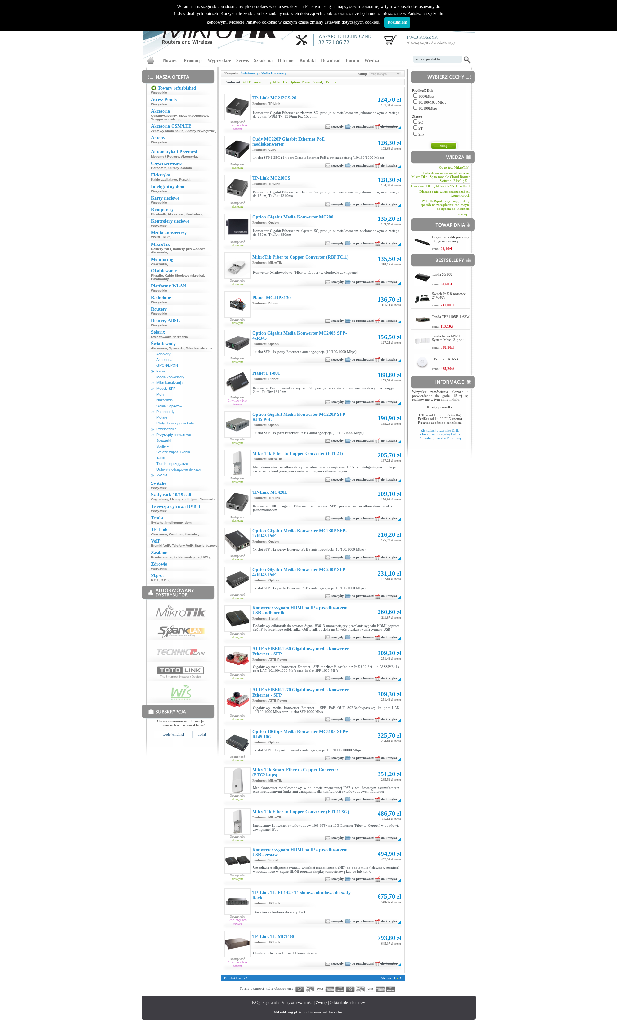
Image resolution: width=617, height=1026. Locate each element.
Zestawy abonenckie (167, 131)
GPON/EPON (167, 365)
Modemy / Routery (165, 156)
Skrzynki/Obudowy (193, 115)
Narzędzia (180, 336)
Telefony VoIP (182, 545)
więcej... (464, 214)
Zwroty (321, 1002)
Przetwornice (161, 557)
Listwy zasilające (183, 499)
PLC (166, 237)
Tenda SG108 (442, 274)
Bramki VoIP (160, 545)
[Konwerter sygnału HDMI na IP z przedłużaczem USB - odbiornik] (237, 630)
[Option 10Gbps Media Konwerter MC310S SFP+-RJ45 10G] (237, 753)
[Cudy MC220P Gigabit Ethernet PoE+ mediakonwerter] (237, 161)
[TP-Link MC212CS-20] (237, 118)
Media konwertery (170, 377)
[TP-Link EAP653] (422, 368)
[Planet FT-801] (237, 391)
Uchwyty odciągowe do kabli (178, 469)
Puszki (184, 179)
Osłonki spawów (169, 406)
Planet (306, 82)
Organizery (159, 499)
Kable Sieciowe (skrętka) (184, 275)
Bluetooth (158, 214)
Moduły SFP (165, 388)
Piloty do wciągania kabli (175, 423)
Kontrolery (194, 214)
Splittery (162, 446)
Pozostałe (158, 168)
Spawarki (176, 348)
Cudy (267, 82)
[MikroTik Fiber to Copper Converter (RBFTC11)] (237, 277)
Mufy (160, 394)
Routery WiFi (161, 249)
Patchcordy (160, 279)
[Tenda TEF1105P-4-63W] (422, 326)
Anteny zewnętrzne (200, 131)
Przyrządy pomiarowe (173, 435)
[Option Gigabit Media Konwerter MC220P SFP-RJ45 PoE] (237, 432)
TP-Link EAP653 (445, 359)
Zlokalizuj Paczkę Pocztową (440, 438)
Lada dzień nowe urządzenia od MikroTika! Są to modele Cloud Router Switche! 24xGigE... (440, 177)
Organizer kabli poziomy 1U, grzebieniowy (450, 239)
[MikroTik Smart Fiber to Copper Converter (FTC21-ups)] (237, 792)
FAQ (256, 1002)
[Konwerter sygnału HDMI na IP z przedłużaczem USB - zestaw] (237, 872)
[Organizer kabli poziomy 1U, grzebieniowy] (422, 248)
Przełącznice (166, 429)
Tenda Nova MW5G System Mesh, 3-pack (448, 338)
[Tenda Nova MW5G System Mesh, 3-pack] (422, 347)
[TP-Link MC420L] (237, 514)
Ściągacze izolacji (165, 119)
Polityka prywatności (297, 1002)
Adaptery (163, 354)
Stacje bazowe (206, 545)
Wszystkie (159, 92)
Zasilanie (176, 534)
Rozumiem (397, 22)
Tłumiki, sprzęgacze (172, 464)
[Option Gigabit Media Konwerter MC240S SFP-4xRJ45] (237, 355)
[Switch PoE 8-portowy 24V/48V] (422, 302)
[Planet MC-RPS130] (237, 312)
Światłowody (161, 336)
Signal (317, 82)
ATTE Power (252, 82)
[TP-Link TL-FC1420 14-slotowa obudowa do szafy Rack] (237, 913)
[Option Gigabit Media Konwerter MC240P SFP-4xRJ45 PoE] (237, 591)
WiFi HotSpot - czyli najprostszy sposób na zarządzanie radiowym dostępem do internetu (445, 204)
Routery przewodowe (189, 249)
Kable (160, 371)
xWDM (161, 475)
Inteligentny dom (178, 522)
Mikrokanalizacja (199, 348)
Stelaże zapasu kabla (173, 452)
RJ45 (165, 580)
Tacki (160, 458)
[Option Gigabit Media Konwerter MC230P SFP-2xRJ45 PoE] (237, 550)
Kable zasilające (164, 179)
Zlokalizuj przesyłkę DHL (440, 430)
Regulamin (270, 1002)
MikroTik (280, 82)
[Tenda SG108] (422, 283)
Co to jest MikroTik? (454, 167)
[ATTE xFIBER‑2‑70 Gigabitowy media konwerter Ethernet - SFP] (237, 712)
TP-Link (330, 82)
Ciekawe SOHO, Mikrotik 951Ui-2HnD (440, 186)
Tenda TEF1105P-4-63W (450, 317)
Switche (157, 522)
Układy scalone (180, 168)
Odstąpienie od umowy (347, 1002)
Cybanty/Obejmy (164, 115)
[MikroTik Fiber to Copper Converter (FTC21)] (237, 475)
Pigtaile (157, 275)
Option (295, 82)
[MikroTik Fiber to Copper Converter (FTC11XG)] (237, 833)
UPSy (205, 557)
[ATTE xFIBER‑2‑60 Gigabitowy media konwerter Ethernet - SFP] (237, 671)
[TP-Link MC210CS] (237, 199)
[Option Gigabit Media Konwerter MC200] (237, 234)
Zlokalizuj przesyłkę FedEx (440, 434)
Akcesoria (189, 156)
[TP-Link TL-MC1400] (237, 948)
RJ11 (155, 580)
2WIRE (156, 237)
